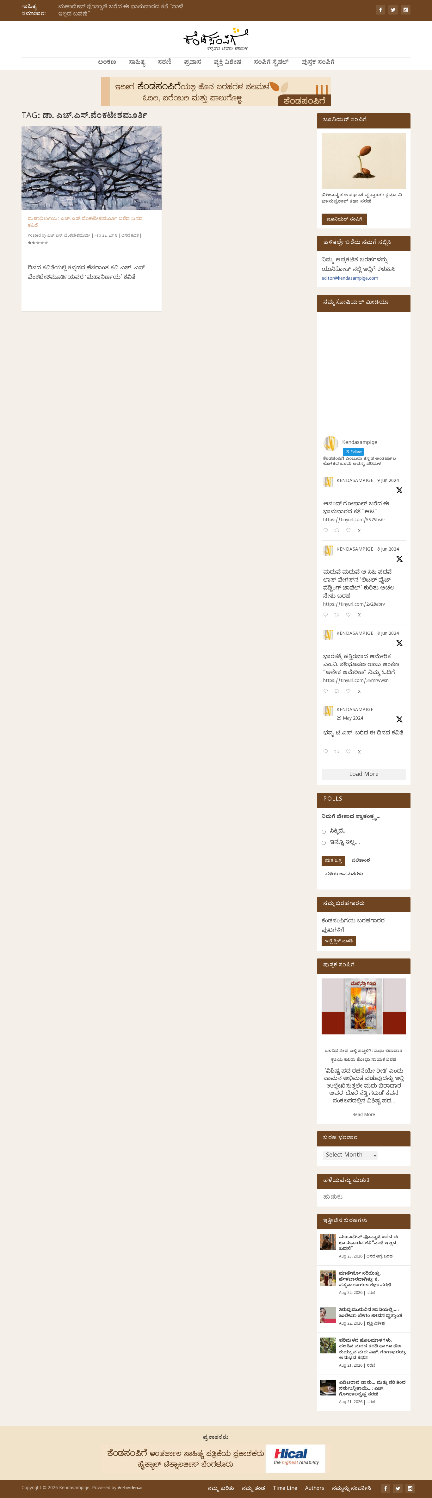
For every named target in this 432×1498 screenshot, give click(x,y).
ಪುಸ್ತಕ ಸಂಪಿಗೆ (318, 63)
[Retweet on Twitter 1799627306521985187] (338, 531)
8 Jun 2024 (388, 550)
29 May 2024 (349, 719)
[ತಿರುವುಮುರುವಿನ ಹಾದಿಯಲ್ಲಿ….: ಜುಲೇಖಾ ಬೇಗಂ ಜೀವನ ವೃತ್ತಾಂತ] (328, 1315)
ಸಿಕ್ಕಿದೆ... (338, 832)
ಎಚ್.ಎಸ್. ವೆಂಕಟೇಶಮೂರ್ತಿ (68, 236)
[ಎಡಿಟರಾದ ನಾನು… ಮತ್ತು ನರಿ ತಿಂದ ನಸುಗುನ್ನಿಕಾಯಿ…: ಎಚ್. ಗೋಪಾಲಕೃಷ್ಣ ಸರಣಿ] (328, 1387)
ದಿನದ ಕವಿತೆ (130, 236)
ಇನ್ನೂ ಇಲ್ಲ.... (345, 843)
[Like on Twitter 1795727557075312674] (350, 752)
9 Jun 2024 (388, 481)
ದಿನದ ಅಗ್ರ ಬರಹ (379, 1256)
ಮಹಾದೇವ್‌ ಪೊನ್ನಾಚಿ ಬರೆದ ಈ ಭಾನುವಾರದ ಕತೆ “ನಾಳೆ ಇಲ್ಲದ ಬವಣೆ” (120, 11)
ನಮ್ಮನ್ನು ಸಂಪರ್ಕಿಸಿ (351, 1489)
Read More (363, 1116)
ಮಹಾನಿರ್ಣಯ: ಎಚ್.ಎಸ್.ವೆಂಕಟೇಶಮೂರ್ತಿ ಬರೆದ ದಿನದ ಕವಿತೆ (85, 222)
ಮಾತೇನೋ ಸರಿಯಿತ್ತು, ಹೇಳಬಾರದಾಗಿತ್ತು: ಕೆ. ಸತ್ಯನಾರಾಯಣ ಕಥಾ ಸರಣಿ (365, 1280)
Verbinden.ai (130, 1488)
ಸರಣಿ (164, 63)
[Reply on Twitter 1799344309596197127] (327, 615)
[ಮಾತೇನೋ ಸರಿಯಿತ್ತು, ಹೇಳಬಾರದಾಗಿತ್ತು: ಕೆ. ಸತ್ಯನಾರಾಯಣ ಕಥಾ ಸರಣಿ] (328, 1278)
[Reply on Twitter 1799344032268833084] (327, 692)
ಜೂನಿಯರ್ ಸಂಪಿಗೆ (344, 220)
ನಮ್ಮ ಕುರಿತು (221, 1489)
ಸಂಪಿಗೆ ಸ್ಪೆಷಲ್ (271, 63)
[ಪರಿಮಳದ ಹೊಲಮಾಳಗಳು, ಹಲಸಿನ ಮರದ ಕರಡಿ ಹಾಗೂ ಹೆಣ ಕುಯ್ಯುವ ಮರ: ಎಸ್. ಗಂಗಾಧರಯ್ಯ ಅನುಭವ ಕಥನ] (328, 1345)
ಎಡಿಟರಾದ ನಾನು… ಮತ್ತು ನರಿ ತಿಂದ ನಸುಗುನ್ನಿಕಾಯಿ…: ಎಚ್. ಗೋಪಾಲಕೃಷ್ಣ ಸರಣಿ (372, 1389)
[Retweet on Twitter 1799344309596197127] (338, 615)
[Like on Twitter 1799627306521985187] (350, 531)
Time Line (285, 1489)
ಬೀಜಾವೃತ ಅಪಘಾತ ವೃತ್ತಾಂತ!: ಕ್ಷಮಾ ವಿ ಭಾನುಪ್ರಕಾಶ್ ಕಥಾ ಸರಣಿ (362, 199)
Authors (314, 1489)
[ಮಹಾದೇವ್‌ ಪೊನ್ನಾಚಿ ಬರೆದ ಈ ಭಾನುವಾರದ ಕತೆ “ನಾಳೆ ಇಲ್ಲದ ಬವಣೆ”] (328, 1242)
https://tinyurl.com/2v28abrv (354, 605)
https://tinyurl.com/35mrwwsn (356, 681)
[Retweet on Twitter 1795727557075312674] (338, 752)
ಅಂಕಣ (107, 63)
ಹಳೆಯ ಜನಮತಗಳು (344, 875)
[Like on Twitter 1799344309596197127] (350, 615)
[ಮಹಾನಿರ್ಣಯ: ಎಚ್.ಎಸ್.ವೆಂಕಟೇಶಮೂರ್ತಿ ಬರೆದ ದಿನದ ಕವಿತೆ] (92, 168)
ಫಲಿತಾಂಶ (361, 861)
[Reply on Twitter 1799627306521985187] (327, 531)
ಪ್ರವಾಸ (192, 63)
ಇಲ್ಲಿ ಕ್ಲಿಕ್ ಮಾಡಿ (339, 942)
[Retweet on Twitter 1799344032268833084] (338, 692)
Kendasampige (354, 481)
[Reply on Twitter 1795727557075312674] (327, 752)
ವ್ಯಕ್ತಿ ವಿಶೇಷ (227, 63)
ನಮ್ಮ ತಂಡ (253, 1489)
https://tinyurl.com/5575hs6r (354, 521)
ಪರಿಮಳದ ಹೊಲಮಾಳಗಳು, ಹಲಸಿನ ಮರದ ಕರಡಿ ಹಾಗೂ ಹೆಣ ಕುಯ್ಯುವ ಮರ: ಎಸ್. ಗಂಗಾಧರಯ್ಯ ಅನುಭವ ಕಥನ (372, 1350)
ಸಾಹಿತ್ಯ (137, 63)
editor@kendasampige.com (350, 279)
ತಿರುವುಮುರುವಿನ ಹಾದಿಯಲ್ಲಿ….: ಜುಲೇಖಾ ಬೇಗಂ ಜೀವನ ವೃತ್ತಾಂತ (370, 1313)
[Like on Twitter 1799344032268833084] (350, 692)
